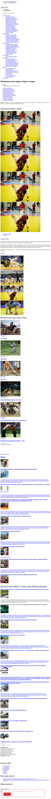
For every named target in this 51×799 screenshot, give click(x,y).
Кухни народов (9, 74)
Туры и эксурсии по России (12, 42)
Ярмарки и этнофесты (11, 28)
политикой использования (24, 791)
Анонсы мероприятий (11, 68)
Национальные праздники (12, 19)
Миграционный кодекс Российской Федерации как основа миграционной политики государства (25, 780)
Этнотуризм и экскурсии (11, 49)
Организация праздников (11, 45)
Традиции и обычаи (10, 26)
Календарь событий (10, 58)
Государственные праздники (12, 62)
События (5, 57)
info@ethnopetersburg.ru (11, 1)
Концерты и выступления (12, 44)
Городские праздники (11, 61)
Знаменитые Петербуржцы (12, 30)
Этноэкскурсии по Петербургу (13, 39)
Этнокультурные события (11, 60)
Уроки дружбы (9, 54)
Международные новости (11, 70)
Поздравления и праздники (12, 72)
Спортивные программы (11, 51)
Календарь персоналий (11, 34)
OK (7, 794)
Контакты (5, 78)
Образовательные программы (12, 46)
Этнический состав (10, 16)
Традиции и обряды (10, 50)
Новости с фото (9, 76)
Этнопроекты (6, 43)
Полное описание (7, 233)
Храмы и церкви (9, 32)
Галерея (5, 235)
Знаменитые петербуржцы (12, 38)
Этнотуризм (6, 33)
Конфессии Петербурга (11, 18)
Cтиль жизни (9, 73)
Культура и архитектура (11, 31)
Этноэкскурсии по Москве (12, 40)
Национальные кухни (11, 21)
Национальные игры (10, 25)
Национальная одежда (11, 20)
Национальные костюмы (11, 56)
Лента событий (9, 69)
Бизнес (3, 457)
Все (10, 444)
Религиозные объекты (11, 37)
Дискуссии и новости (11, 75)
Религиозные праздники (11, 66)
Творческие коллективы (11, 22)
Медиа (4, 67)
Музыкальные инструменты (12, 24)
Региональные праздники (11, 63)
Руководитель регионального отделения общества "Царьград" (17, 778)
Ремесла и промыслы (10, 27)
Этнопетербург (6, 15)
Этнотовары (6, 55)
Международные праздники (12, 64)
